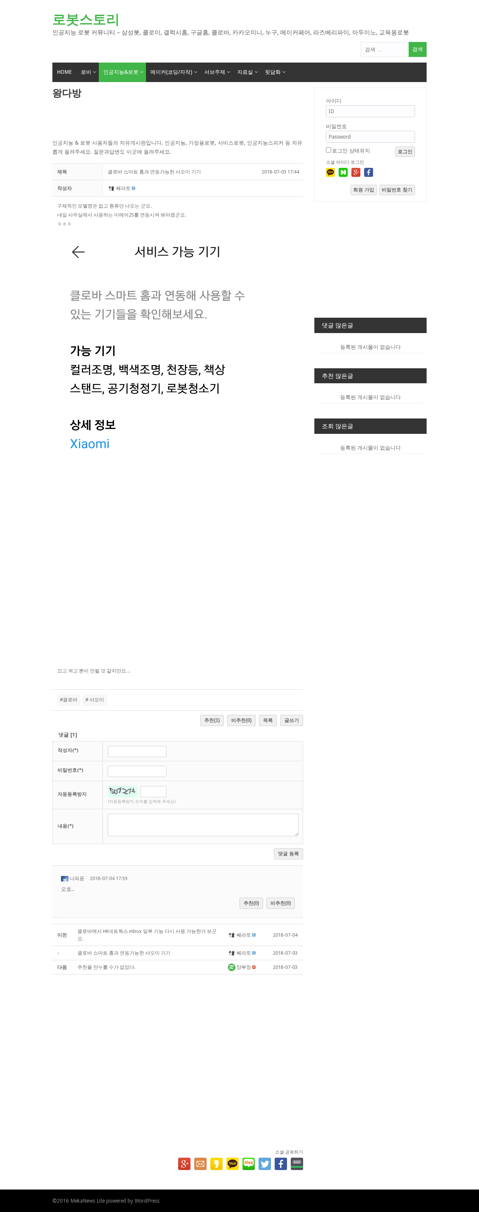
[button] (112, 188)
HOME (64, 72)
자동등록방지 (72, 794)
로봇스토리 (86, 19)
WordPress (147, 1201)
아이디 (334, 101)
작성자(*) (68, 750)
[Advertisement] (177, 119)
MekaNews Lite (87, 1201)
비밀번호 (336, 126)
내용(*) (65, 826)
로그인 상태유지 (351, 151)
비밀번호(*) (70, 770)
